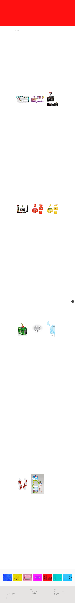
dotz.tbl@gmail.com (34, 592)
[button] (73, 3)
